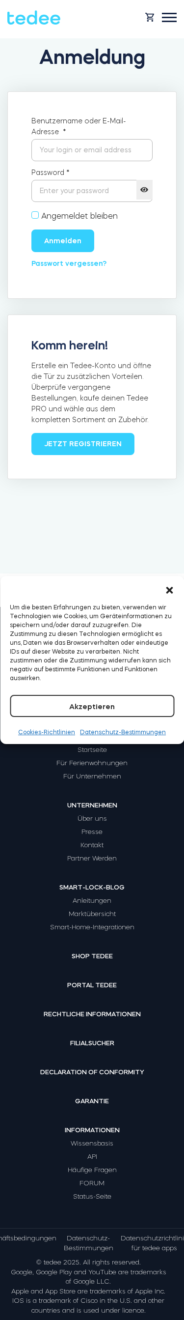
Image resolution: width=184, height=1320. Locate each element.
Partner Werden (92, 858)
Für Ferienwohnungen (92, 763)
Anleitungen (92, 900)
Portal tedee (92, 985)
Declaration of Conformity (92, 1072)
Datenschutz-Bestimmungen (123, 732)
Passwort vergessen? (68, 263)
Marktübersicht (92, 914)
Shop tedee (92, 956)
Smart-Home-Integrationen (92, 927)
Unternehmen (92, 805)
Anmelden (62, 240)
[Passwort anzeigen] (144, 190)
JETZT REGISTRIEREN (83, 443)
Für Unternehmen (92, 776)
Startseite (92, 749)
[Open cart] (149, 17)
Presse (92, 832)
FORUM (92, 1183)
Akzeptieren (92, 706)
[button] (169, 588)
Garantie (92, 1101)
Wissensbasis (92, 1143)
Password (50, 172)
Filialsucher (92, 1043)
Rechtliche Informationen (92, 1014)
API (92, 1156)
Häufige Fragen (92, 1170)
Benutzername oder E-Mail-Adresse (78, 126)
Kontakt (92, 845)
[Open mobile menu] (169, 17)
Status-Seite (92, 1196)
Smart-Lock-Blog (92, 887)
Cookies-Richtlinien (46, 732)
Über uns (92, 818)
